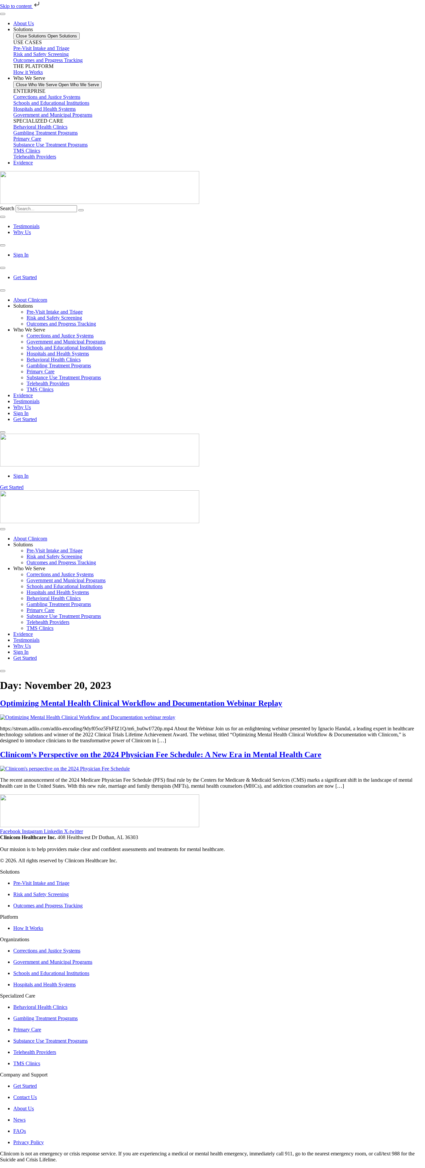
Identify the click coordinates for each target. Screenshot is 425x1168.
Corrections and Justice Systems (46, 97)
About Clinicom (30, 300)
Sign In (21, 413)
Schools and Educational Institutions (51, 103)
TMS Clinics (26, 151)
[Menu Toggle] (2, 14)
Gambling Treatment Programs (45, 133)
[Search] (81, 210)
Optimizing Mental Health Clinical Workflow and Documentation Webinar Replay (141, 703)
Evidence (23, 395)
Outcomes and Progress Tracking (61, 324)
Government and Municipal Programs (52, 115)
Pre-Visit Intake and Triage (55, 312)
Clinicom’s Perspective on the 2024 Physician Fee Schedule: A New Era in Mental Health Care (160, 754)
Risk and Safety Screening (54, 318)
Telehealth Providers (34, 156)
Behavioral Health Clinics (40, 127)
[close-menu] (2, 432)
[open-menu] (2, 290)
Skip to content (16, 6)
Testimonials (26, 401)
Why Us (22, 407)
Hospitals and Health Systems (44, 109)
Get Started (25, 419)
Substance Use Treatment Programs (50, 145)
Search (7, 208)
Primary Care (27, 139)
